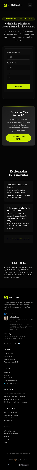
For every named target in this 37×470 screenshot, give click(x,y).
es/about (7, 277)
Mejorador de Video (10, 412)
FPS (8, 73)
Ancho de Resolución (13, 53)
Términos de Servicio (10, 380)
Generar (18, 86)
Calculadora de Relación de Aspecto (15, 402)
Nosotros (7, 372)
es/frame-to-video (10, 270)
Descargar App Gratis (18, 138)
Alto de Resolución (13, 63)
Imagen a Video (9, 356)
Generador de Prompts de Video (14, 394)
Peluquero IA (8, 420)
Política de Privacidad (10, 378)
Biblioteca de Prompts (11, 433)
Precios (6, 439)
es (4, 267)
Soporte (6, 375)
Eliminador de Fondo (10, 418)
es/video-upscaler (10, 272)
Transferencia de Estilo (11, 362)
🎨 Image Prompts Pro (21, 460)
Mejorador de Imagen (11, 415)
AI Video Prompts (9, 431)
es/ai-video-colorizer (25, 272)
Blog (5, 442)
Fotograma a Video (10, 359)
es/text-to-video (12, 267)
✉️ (19, 343)
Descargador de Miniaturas (12, 399)
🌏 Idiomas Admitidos (11, 383)
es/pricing (29, 275)
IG (8, 343)
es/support (15, 277)
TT (11, 343)
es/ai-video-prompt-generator (14, 275)
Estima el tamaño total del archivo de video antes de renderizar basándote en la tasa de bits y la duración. (18, 190)
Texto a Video (8, 354)
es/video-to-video (24, 270)
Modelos (6, 436)
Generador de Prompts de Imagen (15, 396)
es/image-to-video (25, 267)
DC (15, 343)
